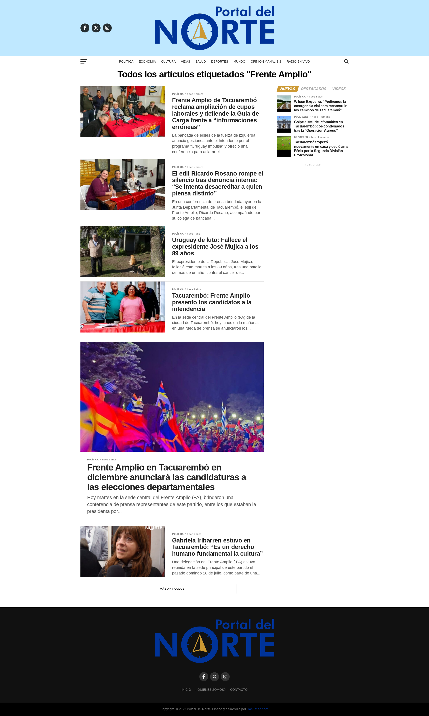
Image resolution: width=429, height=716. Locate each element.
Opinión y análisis (266, 61)
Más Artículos (172, 588)
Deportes (219, 61)
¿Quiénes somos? (211, 689)
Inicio (186, 689)
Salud (201, 61)
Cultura (168, 61)
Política (126, 61)
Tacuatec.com (258, 709)
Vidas (185, 61)
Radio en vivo (298, 61)
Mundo (239, 61)
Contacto (239, 689)
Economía (147, 61)
